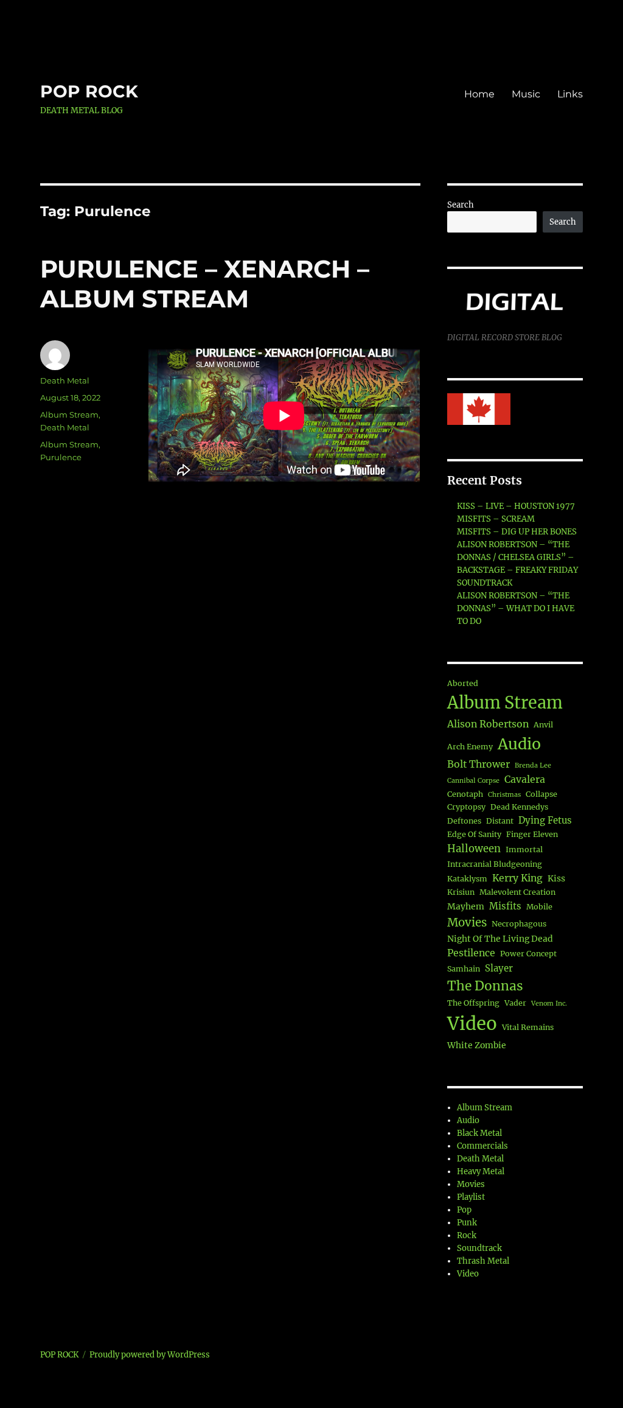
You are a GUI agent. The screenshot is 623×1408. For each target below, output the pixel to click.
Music (526, 94)
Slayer (499, 968)
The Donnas (485, 986)
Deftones (464, 820)
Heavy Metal (480, 1171)
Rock (466, 1235)
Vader (515, 1002)
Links (570, 94)
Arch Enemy (470, 746)
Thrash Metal (483, 1261)
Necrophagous (519, 923)
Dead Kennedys (519, 806)
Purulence (61, 457)
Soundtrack (479, 1248)
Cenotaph (465, 794)
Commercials (482, 1146)
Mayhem (465, 906)
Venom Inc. (549, 1003)
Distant (499, 820)
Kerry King (517, 878)
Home (479, 94)
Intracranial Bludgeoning (494, 864)
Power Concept (528, 953)
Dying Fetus (545, 820)
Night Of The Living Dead (500, 938)
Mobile (539, 906)
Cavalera (524, 779)
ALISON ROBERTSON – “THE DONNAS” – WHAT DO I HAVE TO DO (515, 608)
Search (460, 205)
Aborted (462, 683)
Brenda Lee (533, 765)
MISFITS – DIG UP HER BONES (517, 532)
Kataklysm (467, 878)
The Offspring (473, 1002)
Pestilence (471, 953)
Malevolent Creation (517, 892)
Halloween (474, 848)
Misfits (505, 906)
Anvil (543, 724)
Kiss (556, 878)
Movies (467, 923)
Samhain (463, 968)
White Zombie (476, 1045)
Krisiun (461, 892)
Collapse (541, 794)
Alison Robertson (488, 724)
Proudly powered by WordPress (149, 1355)
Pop (464, 1210)
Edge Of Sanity (474, 834)
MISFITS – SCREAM (496, 519)
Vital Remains (528, 1027)
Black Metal (479, 1133)
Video (472, 1023)
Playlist (471, 1197)
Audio (519, 744)
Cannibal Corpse (473, 781)
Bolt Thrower (478, 764)
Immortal (524, 849)
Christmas (504, 795)
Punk (467, 1222)
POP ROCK (89, 91)
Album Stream (69, 414)
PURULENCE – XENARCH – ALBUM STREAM (204, 283)
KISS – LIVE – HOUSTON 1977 (516, 506)
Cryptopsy (466, 806)
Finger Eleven (532, 834)
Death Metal (64, 380)
